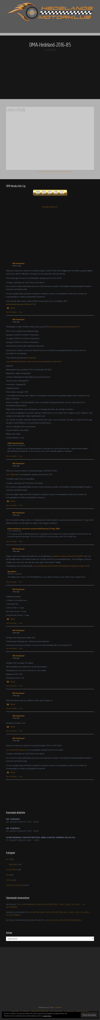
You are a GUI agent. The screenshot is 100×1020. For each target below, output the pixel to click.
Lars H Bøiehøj (12, 474)
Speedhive (11, 571)
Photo (12, 308)
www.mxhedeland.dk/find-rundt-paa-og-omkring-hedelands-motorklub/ (33, 361)
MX (7, 875)
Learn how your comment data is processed (54, 171)
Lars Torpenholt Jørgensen (16, 750)
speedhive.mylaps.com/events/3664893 (67, 556)
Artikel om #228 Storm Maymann (63, 920)
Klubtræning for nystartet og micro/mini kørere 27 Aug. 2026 (33, 528)
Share (21, 312)
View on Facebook (11, 312)
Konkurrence (82, 1011)
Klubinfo (25, 1011)
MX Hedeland (18, 263)
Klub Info (11, 869)
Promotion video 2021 (50, 207)
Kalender (68, 1011)
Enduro (13, 864)
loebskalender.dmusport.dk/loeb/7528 (21, 304)
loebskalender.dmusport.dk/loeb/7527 (65, 327)
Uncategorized (14, 885)
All (8, 859)
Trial (9, 880)
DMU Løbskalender (15, 443)
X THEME (57, 1007)
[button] (50, 25)
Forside (15, 1011)
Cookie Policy (47, 1016)
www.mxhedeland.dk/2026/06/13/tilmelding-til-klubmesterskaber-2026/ (61, 566)
